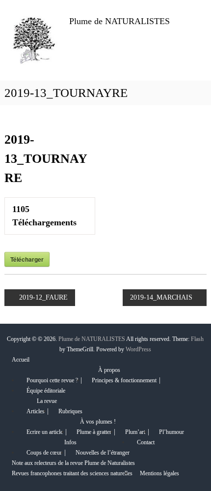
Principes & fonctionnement (124, 380)
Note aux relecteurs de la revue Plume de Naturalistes (73, 463)
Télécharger (27, 259)
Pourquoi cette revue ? (52, 380)
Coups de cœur (44, 452)
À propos (109, 370)
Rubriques (70, 411)
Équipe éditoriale (45, 390)
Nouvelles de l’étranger (103, 452)
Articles (35, 411)
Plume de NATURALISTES (119, 21)
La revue (47, 401)
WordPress (138, 349)
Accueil (20, 359)
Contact (146, 442)
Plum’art (135, 432)
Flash (197, 339)
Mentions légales (159, 473)
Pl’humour (171, 432)
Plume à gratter (94, 432)
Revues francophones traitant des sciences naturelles (72, 473)
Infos (70, 442)
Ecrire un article (44, 432)
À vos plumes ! (98, 421)
